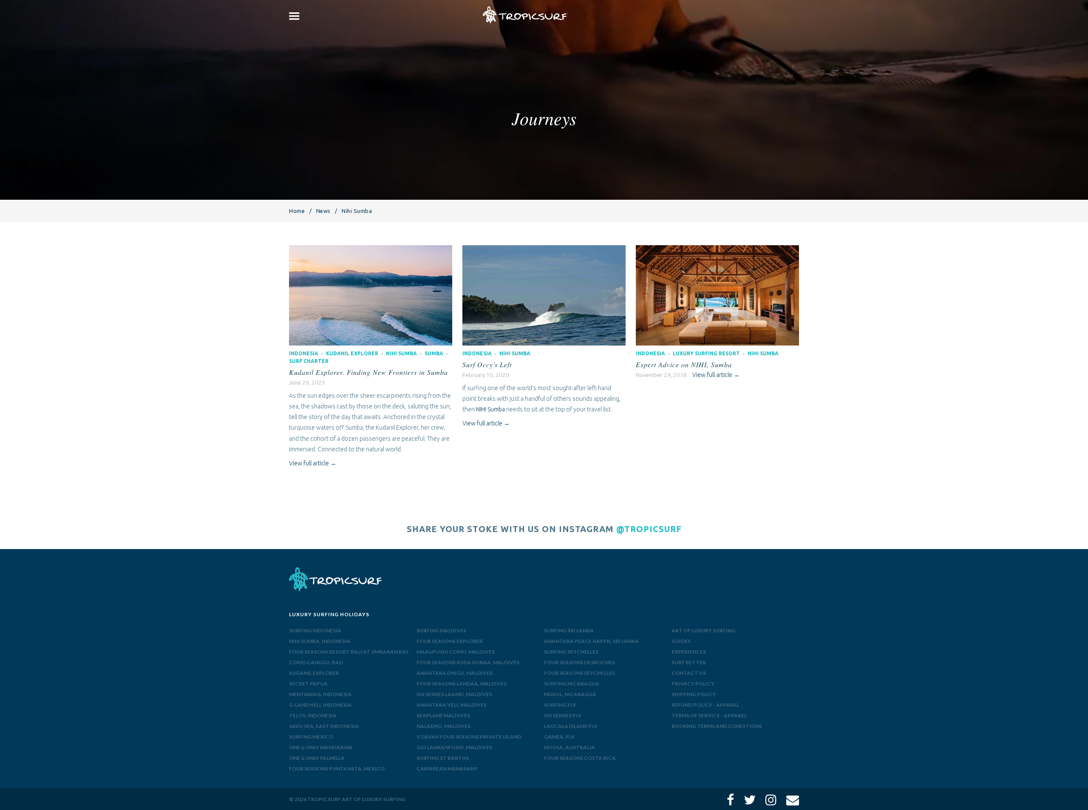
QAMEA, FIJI (559, 737)
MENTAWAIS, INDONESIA (320, 694)
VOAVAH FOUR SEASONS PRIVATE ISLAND (468, 737)
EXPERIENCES (689, 652)
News (323, 211)
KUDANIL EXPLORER (314, 673)
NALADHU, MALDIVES (443, 726)
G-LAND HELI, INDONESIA (320, 705)
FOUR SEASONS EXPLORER (449, 641)
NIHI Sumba (490, 409)
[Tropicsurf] (525, 14)
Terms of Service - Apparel (709, 715)
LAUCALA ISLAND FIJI (570, 726)
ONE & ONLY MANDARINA (321, 747)
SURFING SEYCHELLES (571, 652)
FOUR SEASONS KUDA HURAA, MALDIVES (467, 662)
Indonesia (303, 353)
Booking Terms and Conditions (717, 726)
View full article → (312, 463)
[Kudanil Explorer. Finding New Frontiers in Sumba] (370, 250)
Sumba (434, 353)
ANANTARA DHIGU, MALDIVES (454, 673)
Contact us (689, 673)
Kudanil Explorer (352, 353)
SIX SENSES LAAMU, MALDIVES (454, 694)
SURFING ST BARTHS (442, 758)
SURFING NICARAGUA (571, 683)
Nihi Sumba (401, 353)
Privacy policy (693, 683)
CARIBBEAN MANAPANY (447, 768)
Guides (681, 641)
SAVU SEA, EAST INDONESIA (324, 726)
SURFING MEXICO (311, 737)
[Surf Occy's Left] (543, 250)
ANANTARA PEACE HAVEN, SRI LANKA (591, 641)
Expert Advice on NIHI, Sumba (684, 364)
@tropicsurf (649, 529)
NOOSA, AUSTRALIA (569, 747)
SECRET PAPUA (308, 683)
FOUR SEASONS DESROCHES (579, 662)
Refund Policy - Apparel (705, 705)
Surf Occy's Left (487, 364)
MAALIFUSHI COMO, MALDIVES (455, 652)
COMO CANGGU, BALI (316, 662)
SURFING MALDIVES (441, 630)
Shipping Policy (694, 694)
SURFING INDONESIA (315, 630)
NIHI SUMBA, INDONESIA (320, 641)
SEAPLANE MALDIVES (443, 715)
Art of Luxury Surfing (703, 630)
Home (297, 211)
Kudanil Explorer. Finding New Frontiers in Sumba (368, 372)
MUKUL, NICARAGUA (570, 694)
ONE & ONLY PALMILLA (317, 758)
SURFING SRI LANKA (569, 630)
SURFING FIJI (560, 705)
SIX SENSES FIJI (562, 715)
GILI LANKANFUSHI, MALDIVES (454, 747)
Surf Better (689, 662)
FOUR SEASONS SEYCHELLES (579, 673)
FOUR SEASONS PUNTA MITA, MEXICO (337, 768)
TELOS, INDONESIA (313, 715)
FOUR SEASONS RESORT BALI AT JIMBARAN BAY (349, 652)
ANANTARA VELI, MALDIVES (451, 705)
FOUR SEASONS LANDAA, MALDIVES (461, 683)
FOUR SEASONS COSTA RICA (580, 758)
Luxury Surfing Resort (706, 353)
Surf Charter (309, 361)
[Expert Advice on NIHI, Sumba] (717, 250)
